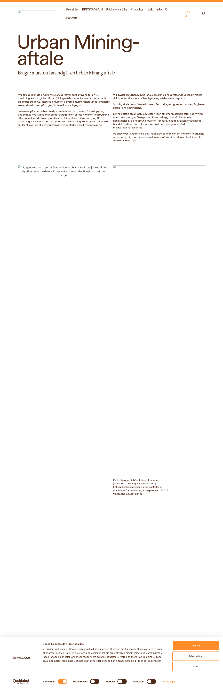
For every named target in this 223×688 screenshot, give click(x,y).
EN (186, 15)
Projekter (72, 9)
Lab (150, 9)
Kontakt (71, 18)
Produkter (138, 9)
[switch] (94, 681)
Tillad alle (195, 645)
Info (159, 9)
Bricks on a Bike (116, 9)
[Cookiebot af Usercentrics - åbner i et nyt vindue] (21, 681)
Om (167, 9)
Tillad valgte (196, 656)
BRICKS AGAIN (92, 9)
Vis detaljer (168, 681)
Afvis (196, 666)
